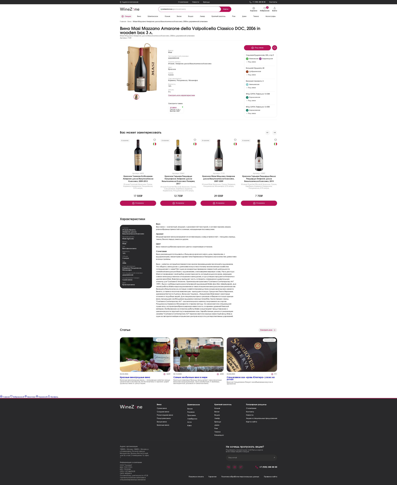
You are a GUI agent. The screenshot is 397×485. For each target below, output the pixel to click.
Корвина (126, 268)
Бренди (217, 422)
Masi (170, 52)
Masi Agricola (128, 239)
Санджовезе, (170, 189)
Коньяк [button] (167, 16)
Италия (127, 184)
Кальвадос (219, 435)
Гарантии (212, 477)
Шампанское (193, 405)
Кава (189, 425)
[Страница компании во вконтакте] (228, 467)
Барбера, (180, 189)
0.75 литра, (138, 188)
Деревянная (173, 58)
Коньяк (217, 408)
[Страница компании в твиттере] (240, 467)
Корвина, (172, 80)
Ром (216, 428)
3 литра (125, 258)
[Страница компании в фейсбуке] (234, 467)
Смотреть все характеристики (181, 95)
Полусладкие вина (165, 415)
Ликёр (217, 418)
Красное (172, 69)
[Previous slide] (267, 132)
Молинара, (219, 186)
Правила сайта (270, 477)
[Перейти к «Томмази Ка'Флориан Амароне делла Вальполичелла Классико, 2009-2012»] (138, 156)
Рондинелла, (182, 80)
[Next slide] (274, 132)
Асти (189, 422)
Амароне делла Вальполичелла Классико (193, 64)
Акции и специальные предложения (261, 418)
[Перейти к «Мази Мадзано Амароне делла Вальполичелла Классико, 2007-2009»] (219, 156)
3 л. (169, 92)
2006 (124, 263)
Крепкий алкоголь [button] (218, 16)
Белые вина (162, 422)
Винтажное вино (129, 248)
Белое (190, 409)
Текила (217, 432)
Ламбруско (192, 419)
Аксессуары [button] (270, 16)
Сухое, (149, 184)
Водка (217, 415)
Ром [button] (233, 16)
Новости (195, 2)
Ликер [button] (202, 16)
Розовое (191, 412)
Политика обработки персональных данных (240, 477)
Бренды (206, 2)
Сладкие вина (163, 412)
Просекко (191, 415)
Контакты (250, 412)
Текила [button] (256, 16)
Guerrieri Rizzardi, (174, 187)
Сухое (171, 75)
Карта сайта (251, 422)
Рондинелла (136, 268)
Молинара (193, 80)
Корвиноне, (136, 186)
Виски (216, 412)
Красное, (142, 184)
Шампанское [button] (153, 16)
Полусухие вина (163, 418)
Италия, (171, 64)
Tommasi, (134, 184)
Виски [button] (179, 16)
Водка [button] (190, 16)
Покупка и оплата (196, 477)
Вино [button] (139, 16)
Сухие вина (127, 280)
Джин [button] (244, 16)
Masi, (210, 184)
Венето (132, 230)
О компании (183, 2)
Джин (216, 425)
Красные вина (128, 285)
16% (169, 86)
